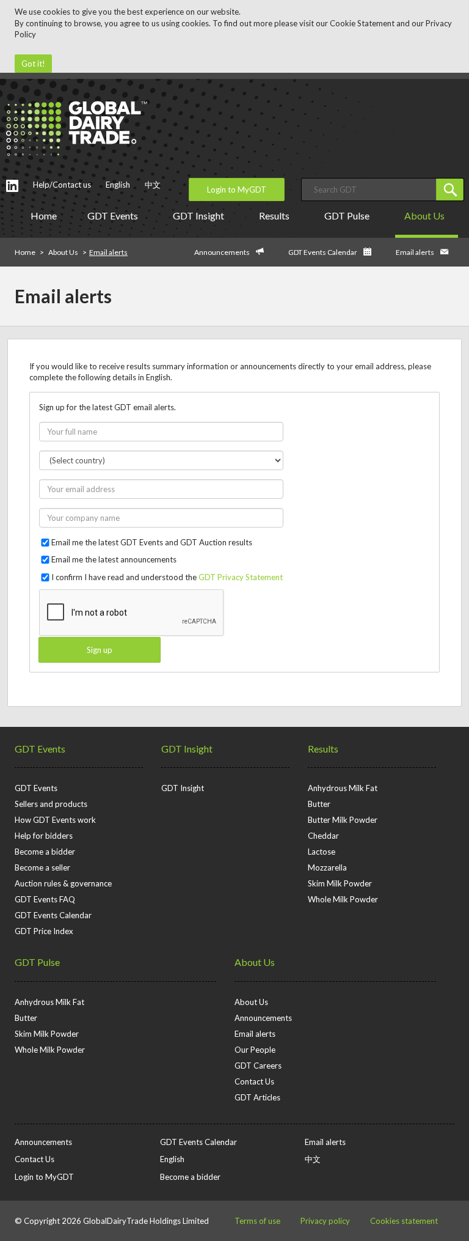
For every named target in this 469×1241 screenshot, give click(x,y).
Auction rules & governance (63, 883)
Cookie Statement (362, 23)
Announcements (222, 252)
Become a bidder (45, 851)
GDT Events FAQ (45, 899)
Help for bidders (44, 836)
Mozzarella (327, 867)
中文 (153, 185)
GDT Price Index (44, 931)
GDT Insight (198, 215)
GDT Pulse (346, 215)
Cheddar (323, 836)
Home (44, 215)
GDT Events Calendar (322, 252)
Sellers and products (51, 804)
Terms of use (257, 1221)
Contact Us (254, 1081)
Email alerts (415, 252)
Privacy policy (325, 1221)
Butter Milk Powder (342, 820)
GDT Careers (258, 1065)
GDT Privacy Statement (240, 577)
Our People (254, 1050)
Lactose (321, 851)
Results (274, 215)
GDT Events (112, 215)
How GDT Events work (55, 820)
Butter (319, 804)
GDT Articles (257, 1097)
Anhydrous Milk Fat (342, 788)
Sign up (99, 650)
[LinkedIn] (12, 185)
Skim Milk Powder (340, 883)
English (118, 185)
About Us (424, 215)
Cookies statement (404, 1221)
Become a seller (42, 867)
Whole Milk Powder (343, 899)
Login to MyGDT (236, 189)
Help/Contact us (62, 185)
